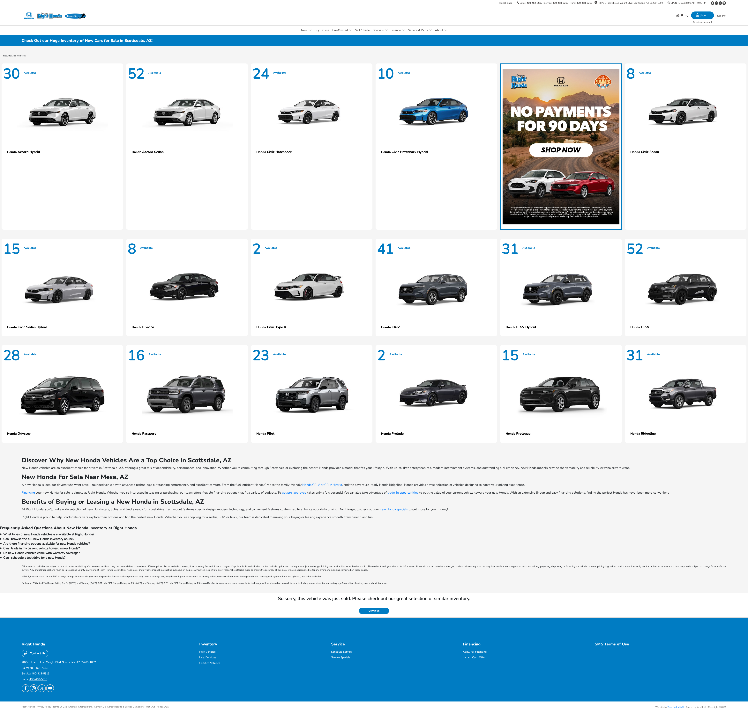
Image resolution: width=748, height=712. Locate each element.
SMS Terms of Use (612, 644)
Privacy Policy (43, 706)
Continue (374, 611)
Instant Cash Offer (474, 657)
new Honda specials (394, 509)
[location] (596, 3)
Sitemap (72, 706)
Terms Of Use (60, 706)
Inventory (208, 644)
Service (338, 644)
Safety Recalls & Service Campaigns (126, 706)
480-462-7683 (534, 2)
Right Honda (28, 706)
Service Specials (340, 657)
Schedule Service (341, 652)
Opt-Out (150, 706)
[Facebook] (712, 3)
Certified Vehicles (209, 663)
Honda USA (162, 706)
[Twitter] (720, 3)
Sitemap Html (85, 706)
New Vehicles (207, 652)
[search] (686, 15)
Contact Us (37, 653)
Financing (28, 492)
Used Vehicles (207, 657)
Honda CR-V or (313, 485)
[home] (679, 15)
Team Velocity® (676, 707)
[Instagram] (716, 3)
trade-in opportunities (402, 492)
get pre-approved (294, 492)
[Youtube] (724, 3)
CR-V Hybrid (333, 485)
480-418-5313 (560, 2)
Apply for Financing (475, 652)
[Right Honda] (55, 15)
